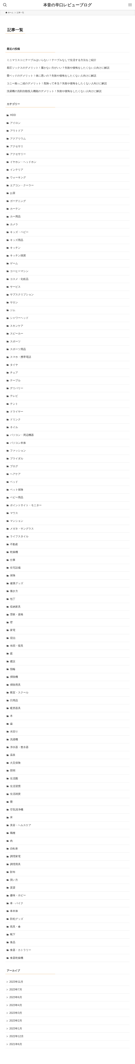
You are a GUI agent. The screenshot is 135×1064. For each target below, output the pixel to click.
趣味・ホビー (18, 895)
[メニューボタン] (130, 5)
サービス (15, 286)
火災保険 (15, 762)
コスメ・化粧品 (19, 279)
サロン (14, 302)
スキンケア (16, 325)
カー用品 (15, 216)
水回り (14, 731)
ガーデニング (18, 201)
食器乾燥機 (16, 957)
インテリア (16, 169)
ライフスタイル (19, 536)
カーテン (15, 208)
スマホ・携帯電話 (20, 356)
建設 (12, 661)
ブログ (14, 466)
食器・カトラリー (20, 950)
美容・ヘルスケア (20, 825)
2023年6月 (15, 997)
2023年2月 (15, 1020)
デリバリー (16, 388)
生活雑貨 (15, 793)
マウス (14, 513)
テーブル (15, 380)
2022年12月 (16, 1036)
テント (14, 403)
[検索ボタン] (5, 5)
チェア (14, 372)
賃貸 (12, 887)
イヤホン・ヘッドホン (23, 162)
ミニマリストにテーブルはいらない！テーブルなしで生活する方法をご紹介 (51, 60)
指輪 (12, 669)
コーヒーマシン (19, 271)
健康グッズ (16, 583)
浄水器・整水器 (19, 747)
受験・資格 (16, 614)
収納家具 (15, 606)
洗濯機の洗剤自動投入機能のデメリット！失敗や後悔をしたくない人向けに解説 (54, 91)
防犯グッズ (16, 918)
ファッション (18, 450)
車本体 (14, 911)
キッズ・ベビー (19, 232)
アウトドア (16, 130)
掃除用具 (15, 684)
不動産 (14, 544)
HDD (13, 115)
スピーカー (16, 333)
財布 (12, 872)
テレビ (14, 396)
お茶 (12, 193)
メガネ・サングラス (22, 528)
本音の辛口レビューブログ (67, 5)
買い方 (14, 879)
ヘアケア (15, 474)
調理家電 (15, 856)
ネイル (14, 427)
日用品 (14, 700)
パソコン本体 (18, 442)
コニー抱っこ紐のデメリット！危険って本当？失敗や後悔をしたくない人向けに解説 (57, 83)
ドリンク (15, 419)
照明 (12, 770)
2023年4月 (15, 1005)
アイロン (15, 123)
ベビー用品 (16, 497)
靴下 (12, 934)
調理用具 (15, 864)
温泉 (12, 754)
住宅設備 (15, 567)
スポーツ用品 (18, 349)
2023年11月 (16, 981)
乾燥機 (14, 552)
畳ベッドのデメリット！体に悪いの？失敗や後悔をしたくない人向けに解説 (51, 75)
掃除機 (14, 676)
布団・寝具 (16, 645)
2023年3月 (15, 1012)
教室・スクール (19, 692)
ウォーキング (18, 177)
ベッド (14, 481)
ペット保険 (16, 489)
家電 (12, 630)
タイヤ (14, 364)
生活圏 (14, 778)
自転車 (14, 848)
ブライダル (16, 458)
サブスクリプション (22, 294)
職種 (12, 833)
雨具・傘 (15, 926)
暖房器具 (15, 708)
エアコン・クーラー (22, 185)
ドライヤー (16, 411)
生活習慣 (15, 786)
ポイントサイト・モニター (26, 505)
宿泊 (12, 638)
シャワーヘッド (19, 317)
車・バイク (16, 903)
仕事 (12, 560)
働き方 (14, 591)
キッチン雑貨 (18, 255)
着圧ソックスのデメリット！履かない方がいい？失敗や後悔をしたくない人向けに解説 (58, 67)
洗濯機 (14, 739)
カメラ (14, 224)
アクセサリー (18, 154)
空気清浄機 (16, 809)
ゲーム (14, 263)
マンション (16, 520)
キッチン (15, 247)
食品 (12, 942)
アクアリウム (18, 138)
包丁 (12, 599)
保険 (12, 575)
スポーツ (15, 341)
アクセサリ (16, 146)
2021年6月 (15, 1044)
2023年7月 (15, 989)
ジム (12, 310)
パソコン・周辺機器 (22, 435)
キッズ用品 (16, 240)
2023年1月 (15, 1028)
